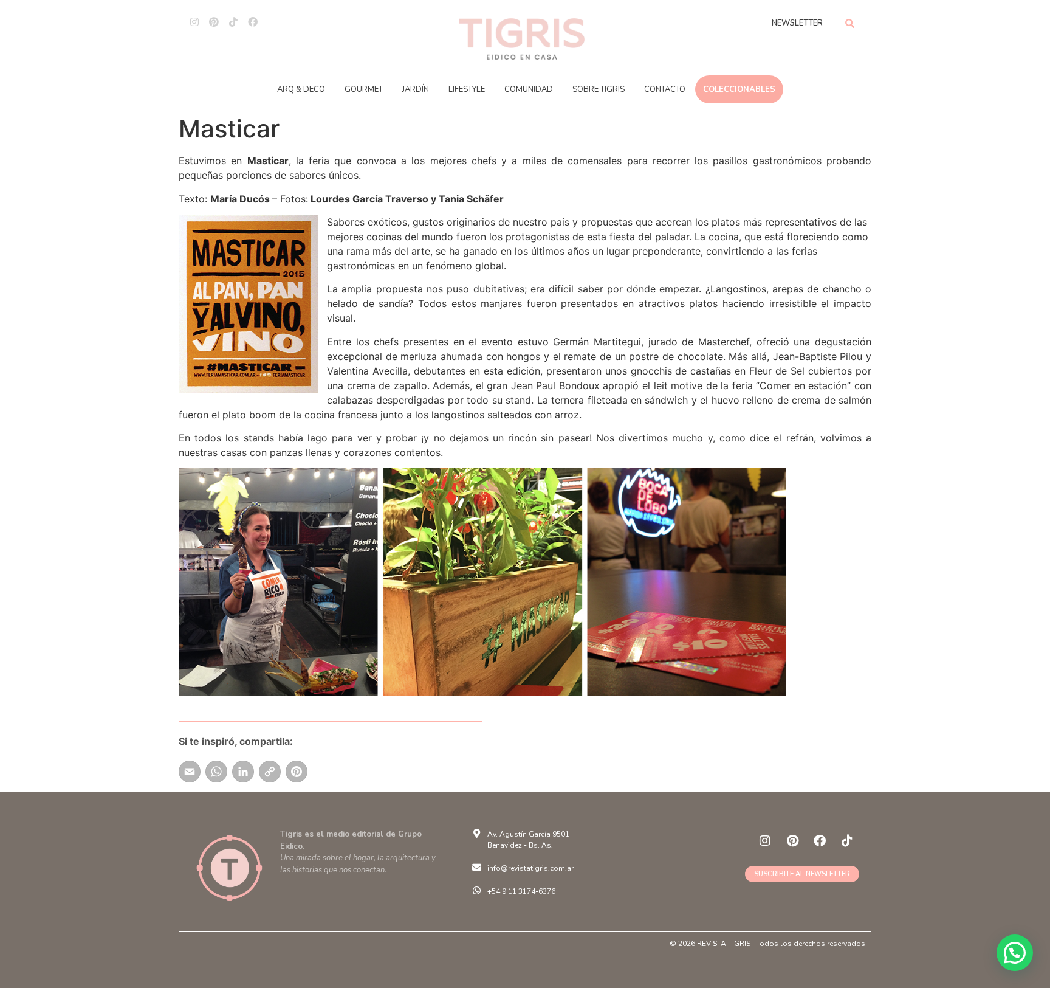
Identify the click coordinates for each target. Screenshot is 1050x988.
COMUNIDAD (528, 89)
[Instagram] (194, 22)
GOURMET (364, 89)
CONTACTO (664, 89)
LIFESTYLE (466, 89)
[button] (1015, 952)
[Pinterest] (214, 22)
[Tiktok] (233, 22)
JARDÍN (415, 89)
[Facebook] (252, 22)
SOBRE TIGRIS (598, 89)
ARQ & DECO (301, 89)
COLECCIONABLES (739, 89)
